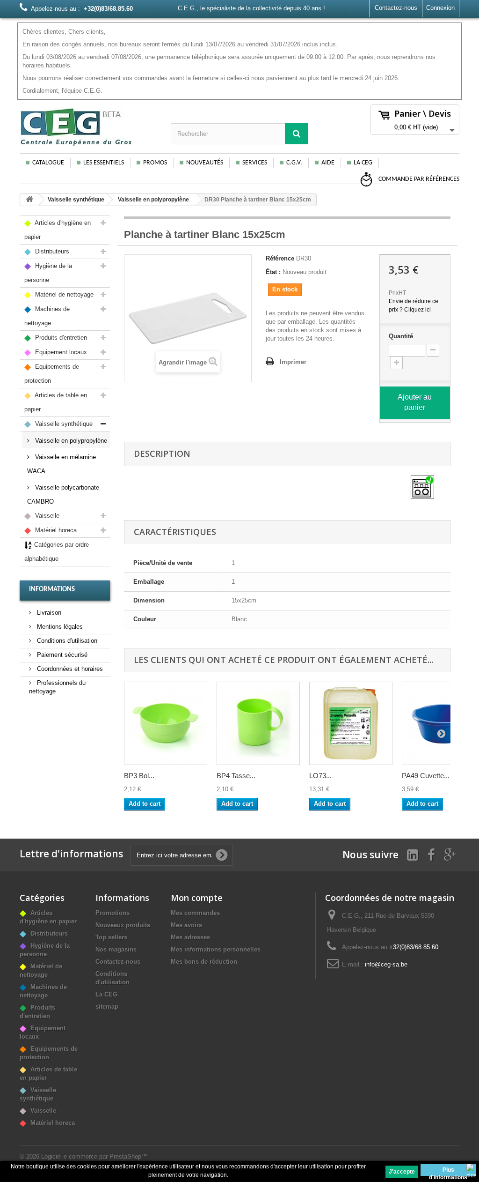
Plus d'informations (448, 1171)
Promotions (112, 912)
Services (254, 162)
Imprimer (293, 361)
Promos (155, 162)
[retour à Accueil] (29, 200)
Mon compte (197, 897)
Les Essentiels (103, 162)
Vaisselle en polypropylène (153, 199)
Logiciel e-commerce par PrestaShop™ (94, 1156)
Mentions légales (59, 626)
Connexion (440, 7)
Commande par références (418, 179)
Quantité (401, 336)
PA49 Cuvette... (426, 776)
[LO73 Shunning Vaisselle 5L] (350, 723)
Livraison (48, 612)
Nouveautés (204, 162)
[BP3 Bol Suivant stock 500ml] (165, 723)
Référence (280, 258)
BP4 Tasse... (236, 776)
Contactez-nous (396, 7)
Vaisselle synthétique (76, 199)
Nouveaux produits (122, 925)
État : (273, 271)
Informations (52, 589)
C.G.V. (294, 162)
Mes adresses (190, 937)
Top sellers (111, 937)
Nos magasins (116, 949)
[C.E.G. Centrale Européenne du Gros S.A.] (88, 126)
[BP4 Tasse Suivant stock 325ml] (258, 723)
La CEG (363, 162)
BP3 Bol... (139, 776)
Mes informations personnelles (216, 949)
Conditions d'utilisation (66, 640)
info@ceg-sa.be (386, 964)
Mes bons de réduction (204, 961)
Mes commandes (195, 912)
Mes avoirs (186, 925)
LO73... (320, 776)
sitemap (106, 1006)
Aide (327, 162)
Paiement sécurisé (61, 654)
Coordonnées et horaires (69, 668)
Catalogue (48, 162)
